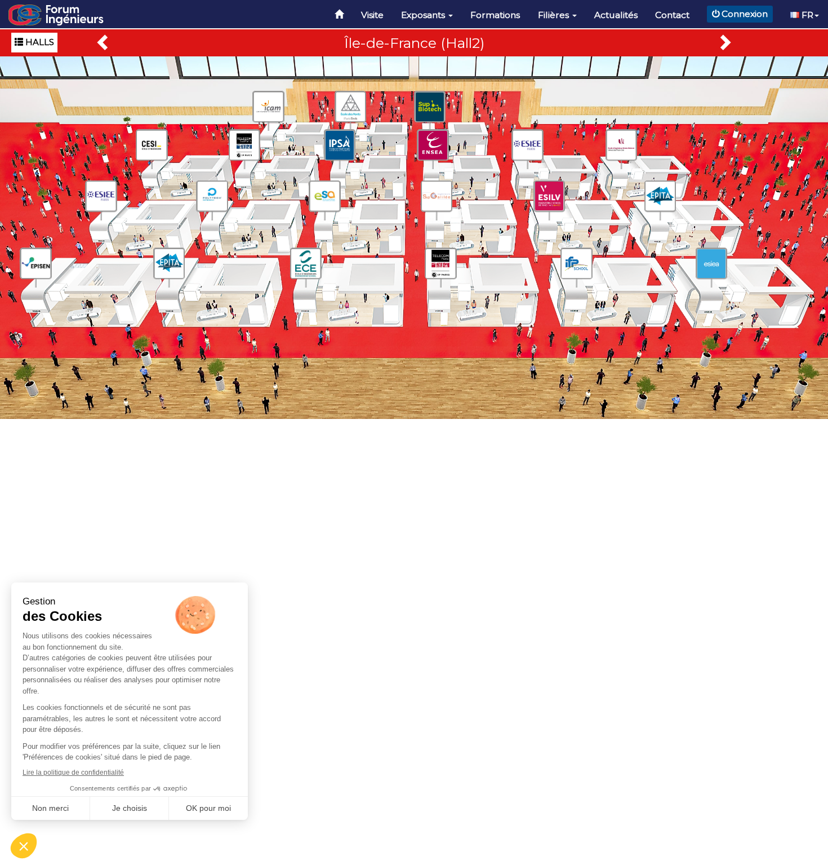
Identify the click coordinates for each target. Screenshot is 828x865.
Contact (672, 15)
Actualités (616, 15)
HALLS (38, 42)
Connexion (745, 13)
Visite (372, 15)
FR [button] (806, 15)
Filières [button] (554, 15)
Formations (495, 15)
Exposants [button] (424, 15)
